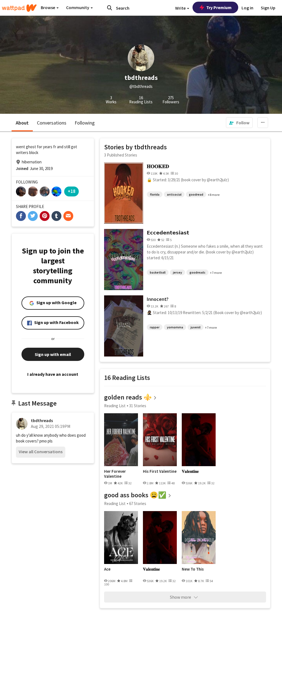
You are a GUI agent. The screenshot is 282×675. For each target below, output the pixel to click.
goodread (196, 194)
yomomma (175, 327)
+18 (71, 191)
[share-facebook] (21, 216)
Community (78, 7)
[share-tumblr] (56, 216)
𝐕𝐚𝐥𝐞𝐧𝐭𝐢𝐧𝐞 (190, 471)
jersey (177, 272)
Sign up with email (53, 354)
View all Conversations (41, 451)
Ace (107, 569)
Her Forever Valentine (115, 474)
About (22, 123)
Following (85, 123)
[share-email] (68, 216)
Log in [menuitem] (247, 7)
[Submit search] (109, 7)
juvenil (195, 327)
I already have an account (52, 374)
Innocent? (158, 299)
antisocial (174, 194)
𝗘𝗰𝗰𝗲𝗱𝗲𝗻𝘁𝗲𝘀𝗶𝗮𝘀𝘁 (168, 232)
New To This (193, 569)
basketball (158, 272)
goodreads (197, 272)
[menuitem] (239, 122)
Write (180, 8)
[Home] (19, 8)
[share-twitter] (33, 216)
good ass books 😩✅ (135, 495)
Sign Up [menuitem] (268, 7)
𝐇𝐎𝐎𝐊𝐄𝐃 (158, 166)
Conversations (51, 123)
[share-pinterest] (45, 216)
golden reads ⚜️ (128, 397)
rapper (154, 327)
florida (154, 194)
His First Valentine (160, 471)
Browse (48, 7)
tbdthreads (42, 420)
